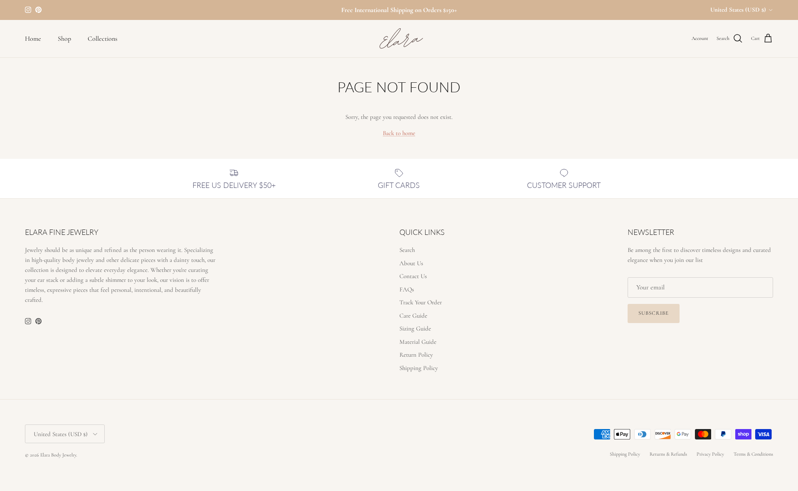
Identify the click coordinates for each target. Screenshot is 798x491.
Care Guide (413, 315)
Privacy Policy (710, 454)
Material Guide (417, 341)
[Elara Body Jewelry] (399, 38)
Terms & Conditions (753, 454)
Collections (102, 39)
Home (33, 39)
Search (407, 250)
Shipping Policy (418, 368)
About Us (411, 263)
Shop (64, 39)
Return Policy (416, 354)
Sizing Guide (415, 328)
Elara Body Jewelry (58, 455)
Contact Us (413, 276)
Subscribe (653, 313)
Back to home (399, 133)
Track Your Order (420, 302)
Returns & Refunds (668, 454)
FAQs (406, 289)
